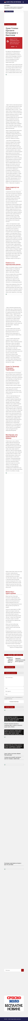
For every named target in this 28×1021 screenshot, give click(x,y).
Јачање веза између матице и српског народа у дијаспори (12, 758)
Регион (7, 11)
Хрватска (11, 11)
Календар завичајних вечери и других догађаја (12, 863)
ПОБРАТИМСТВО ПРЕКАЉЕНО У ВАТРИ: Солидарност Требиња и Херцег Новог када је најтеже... (13, 746)
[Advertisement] (14, 95)
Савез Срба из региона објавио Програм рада (12, 754)
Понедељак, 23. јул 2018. (11, 24)
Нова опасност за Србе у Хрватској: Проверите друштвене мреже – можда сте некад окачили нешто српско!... (14, 719)
